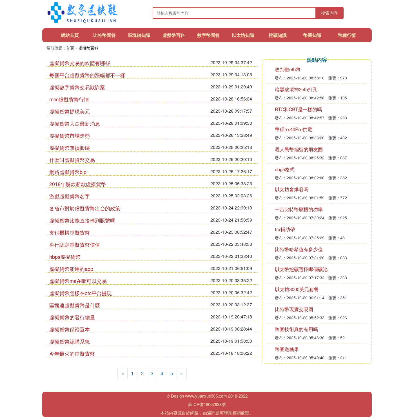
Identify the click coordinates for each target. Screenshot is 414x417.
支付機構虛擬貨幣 (69, 232)
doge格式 (285, 169)
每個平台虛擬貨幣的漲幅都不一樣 (87, 75)
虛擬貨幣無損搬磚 (69, 147)
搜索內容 (329, 13)
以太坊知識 (243, 35)
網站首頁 (70, 35)
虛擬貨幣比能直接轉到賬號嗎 (82, 220)
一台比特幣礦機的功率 (299, 209)
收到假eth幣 (288, 69)
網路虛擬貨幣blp (67, 171)
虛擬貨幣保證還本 (69, 329)
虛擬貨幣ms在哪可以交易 (78, 280)
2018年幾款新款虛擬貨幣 (77, 184)
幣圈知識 (312, 35)
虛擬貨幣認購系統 (69, 341)
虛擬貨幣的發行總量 (72, 317)
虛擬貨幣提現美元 (69, 111)
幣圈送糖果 (287, 349)
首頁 (70, 48)
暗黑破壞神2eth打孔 (296, 89)
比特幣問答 (104, 35)
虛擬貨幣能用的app (71, 268)
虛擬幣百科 (174, 35)
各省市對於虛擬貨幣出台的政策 (84, 208)
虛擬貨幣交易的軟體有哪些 (79, 62)
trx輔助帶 (285, 229)
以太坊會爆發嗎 (291, 189)
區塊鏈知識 (139, 35)
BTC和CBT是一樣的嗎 (298, 109)
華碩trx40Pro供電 (293, 129)
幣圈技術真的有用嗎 (296, 329)
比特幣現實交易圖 (294, 309)
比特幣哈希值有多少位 (299, 249)
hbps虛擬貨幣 (65, 256)
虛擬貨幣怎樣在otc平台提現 (80, 292)
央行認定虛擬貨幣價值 (74, 244)
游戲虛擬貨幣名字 (69, 196)
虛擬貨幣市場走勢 (69, 135)
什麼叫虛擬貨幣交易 (72, 159)
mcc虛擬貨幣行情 (69, 99)
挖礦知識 (278, 35)
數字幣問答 (208, 35)
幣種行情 (347, 35)
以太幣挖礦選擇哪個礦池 (301, 269)
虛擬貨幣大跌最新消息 (74, 123)
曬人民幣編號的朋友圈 (299, 149)
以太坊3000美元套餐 (297, 289)
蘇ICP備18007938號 (207, 404)
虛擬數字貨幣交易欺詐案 (77, 87)
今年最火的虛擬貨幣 (72, 353)
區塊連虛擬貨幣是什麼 (74, 305)
